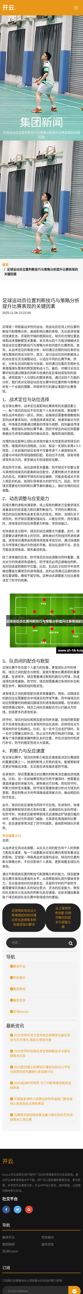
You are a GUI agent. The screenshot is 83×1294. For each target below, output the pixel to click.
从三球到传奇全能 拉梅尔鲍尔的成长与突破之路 (63, 917)
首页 (5, 265)
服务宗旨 (19, 1000)
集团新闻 (19, 989)
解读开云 (19, 966)
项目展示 (19, 977)
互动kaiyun (20, 1011)
